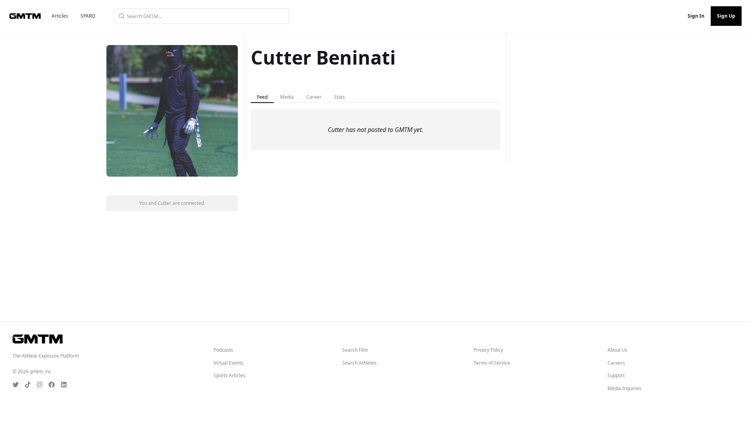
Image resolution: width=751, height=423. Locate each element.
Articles (60, 16)
